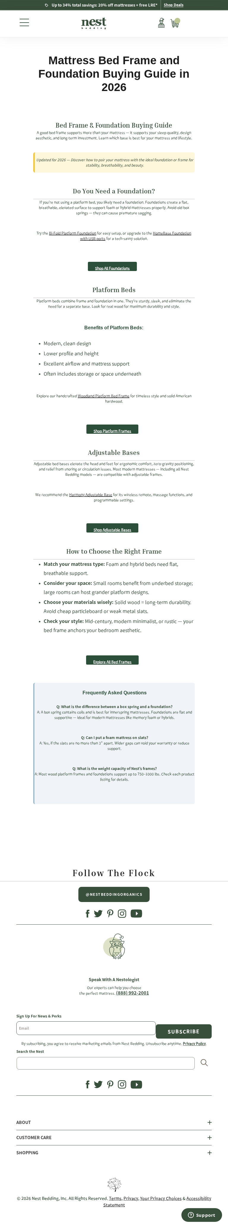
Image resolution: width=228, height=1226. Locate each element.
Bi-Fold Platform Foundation (72, 233)
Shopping (27, 1153)
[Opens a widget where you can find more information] (201, 1215)
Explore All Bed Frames (112, 661)
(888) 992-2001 (132, 993)
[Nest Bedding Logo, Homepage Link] (93, 24)
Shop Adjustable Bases (112, 529)
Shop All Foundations (112, 268)
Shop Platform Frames (112, 431)
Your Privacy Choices (161, 1198)
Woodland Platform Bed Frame (103, 395)
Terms (115, 1198)
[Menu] (24, 24)
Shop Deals (173, 4)
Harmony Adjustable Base (90, 494)
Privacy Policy (194, 1043)
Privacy (131, 1198)
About (23, 1122)
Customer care (34, 1138)
